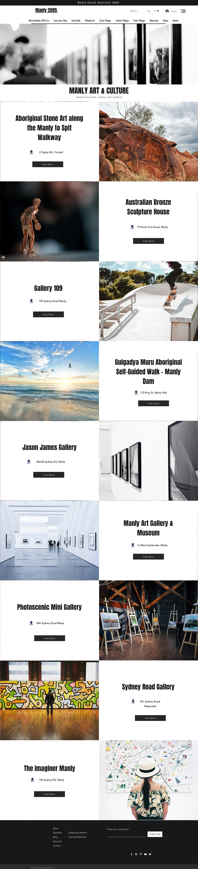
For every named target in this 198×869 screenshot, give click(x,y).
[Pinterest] (140, 854)
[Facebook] (131, 854)
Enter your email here (117, 829)
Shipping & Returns (78, 832)
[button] (156, 11)
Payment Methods (78, 837)
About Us (57, 841)
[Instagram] (136, 854)
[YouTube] (145, 854)
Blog (55, 837)
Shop (55, 828)
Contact (57, 845)
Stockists (57, 832)
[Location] (31, 152)
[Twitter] (150, 854)
